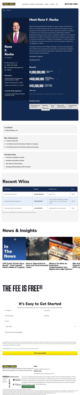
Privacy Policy (29, 394)
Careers (41, 369)
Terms (22, 348)
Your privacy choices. (28, 386)
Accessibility (37, 374)
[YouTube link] (9, 383)
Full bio (9, 70)
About (46, 4)
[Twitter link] (9, 379)
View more (32, 90)
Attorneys (9, 10)
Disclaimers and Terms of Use (39, 394)
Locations (31, 4)
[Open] (57, 4)
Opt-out (43, 374)
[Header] (8, 4)
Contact (52, 4)
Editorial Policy (50, 374)
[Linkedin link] (9, 387)
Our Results (25, 4)
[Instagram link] (9, 385)
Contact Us (47, 369)
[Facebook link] (9, 381)
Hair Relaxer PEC (34, 60)
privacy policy (35, 348)
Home (4, 10)
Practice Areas (39, 4)
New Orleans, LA (11, 63)
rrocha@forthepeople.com (15, 67)
